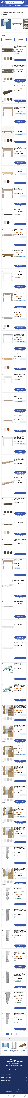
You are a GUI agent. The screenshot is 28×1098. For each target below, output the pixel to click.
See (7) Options (20, 141)
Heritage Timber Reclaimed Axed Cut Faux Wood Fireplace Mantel (20, 66)
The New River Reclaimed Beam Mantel (19, 499)
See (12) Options (20, 472)
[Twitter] (12, 1069)
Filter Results (8, 39)
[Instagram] (15, 1069)
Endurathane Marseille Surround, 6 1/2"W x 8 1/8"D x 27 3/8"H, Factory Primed (20, 910)
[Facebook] (9, 1069)
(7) (21, 770)
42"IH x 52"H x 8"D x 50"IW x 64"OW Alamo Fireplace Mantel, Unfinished (19, 561)
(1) (21, 169)
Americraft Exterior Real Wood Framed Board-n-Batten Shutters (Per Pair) (19, 787)
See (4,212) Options (20, 720)
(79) (22, 88)
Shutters (10, 5)
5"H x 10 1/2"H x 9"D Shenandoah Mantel (18, 127)
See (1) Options (20, 307)
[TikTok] (19, 1069)
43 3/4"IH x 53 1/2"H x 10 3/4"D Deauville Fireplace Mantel (19, 293)
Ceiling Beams (18, 5)
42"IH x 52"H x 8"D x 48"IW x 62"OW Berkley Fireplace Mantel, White (19, 334)
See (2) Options (20, 121)
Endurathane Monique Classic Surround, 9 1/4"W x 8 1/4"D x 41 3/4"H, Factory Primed (20, 1015)
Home (3, 1096)
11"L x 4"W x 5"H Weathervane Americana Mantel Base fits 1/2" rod (19, 665)
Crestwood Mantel (18, 312)
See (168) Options (20, 80)
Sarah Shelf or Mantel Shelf (20, 642)
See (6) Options (20, 513)
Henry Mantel (17, 209)
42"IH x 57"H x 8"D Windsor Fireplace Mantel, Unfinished (19, 107)
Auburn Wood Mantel (18, 168)
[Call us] (26, 2)
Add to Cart (20, 348)
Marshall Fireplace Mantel (19, 374)
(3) (21, 873)
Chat (19, 1096)
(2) (21, 151)
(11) (22, 49)
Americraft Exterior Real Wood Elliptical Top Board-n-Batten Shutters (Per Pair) (20, 808)
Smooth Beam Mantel (18, 622)
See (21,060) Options (20, 842)
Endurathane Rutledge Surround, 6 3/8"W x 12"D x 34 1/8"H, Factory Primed (20, 931)
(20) (22, 729)
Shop (25, 1096)
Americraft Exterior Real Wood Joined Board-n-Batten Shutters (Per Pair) (19, 726)
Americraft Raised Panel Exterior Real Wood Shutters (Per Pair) (19, 747)
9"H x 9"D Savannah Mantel (20, 353)
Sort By (20, 39)
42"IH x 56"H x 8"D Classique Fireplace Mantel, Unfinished (20, 148)
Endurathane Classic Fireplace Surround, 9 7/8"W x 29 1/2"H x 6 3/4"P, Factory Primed (20, 973)
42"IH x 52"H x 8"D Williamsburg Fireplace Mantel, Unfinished (19, 189)
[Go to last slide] (3, 50)
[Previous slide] (3, 58)
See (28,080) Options (20, 740)
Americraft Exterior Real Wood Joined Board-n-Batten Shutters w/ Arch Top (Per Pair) (19, 870)
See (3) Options (20, 658)
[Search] (22, 2)
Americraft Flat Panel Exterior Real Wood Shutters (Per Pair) (18, 767)
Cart (14, 1096)
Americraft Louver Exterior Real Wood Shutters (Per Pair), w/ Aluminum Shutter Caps (20, 707)
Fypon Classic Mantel (18, 601)
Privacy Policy (9, 1091)
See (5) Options (20, 327)
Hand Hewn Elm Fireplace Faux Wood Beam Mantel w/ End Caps (19, 479)
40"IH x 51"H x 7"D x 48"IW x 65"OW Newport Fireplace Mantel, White (20, 437)
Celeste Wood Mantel (18, 250)
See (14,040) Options (20, 801)
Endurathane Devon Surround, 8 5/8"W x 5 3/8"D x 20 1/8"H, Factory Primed (19, 994)
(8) (21, 790)
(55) (22, 710)
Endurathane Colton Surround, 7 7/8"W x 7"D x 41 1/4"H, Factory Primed (19, 849)
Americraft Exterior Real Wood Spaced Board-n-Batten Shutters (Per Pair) (19, 828)
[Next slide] (12, 50)
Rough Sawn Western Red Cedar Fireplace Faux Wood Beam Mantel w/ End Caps (20, 458)
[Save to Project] (12, 46)
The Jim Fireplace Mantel (19, 271)
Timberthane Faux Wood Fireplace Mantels (19, 86)
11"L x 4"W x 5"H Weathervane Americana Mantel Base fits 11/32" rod (19, 685)
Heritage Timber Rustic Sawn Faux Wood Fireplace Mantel (20, 46)
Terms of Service (18, 1091)
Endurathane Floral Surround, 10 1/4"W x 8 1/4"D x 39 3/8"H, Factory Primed (19, 890)
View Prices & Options (20, 100)
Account (8, 1096)
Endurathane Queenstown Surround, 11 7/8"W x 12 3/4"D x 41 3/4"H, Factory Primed (19, 953)
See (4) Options (20, 182)
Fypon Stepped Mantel (19, 580)
